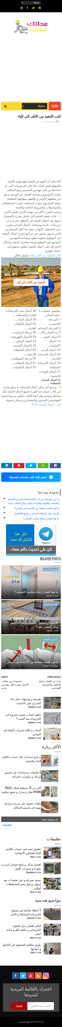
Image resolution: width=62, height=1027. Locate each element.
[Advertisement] (31, 66)
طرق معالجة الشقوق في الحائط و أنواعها (21, 946)
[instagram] (39, 8)
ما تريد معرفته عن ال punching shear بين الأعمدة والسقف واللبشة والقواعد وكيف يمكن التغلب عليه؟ (33, 622)
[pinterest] (21, 8)
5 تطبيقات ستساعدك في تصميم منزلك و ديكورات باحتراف (23, 774)
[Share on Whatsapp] (43, 465)
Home (55, 106)
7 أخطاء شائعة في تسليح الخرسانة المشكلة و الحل (26, 912)
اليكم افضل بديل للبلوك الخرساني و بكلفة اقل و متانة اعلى (23, 929)
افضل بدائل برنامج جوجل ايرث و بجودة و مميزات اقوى (21, 866)
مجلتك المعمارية (24, 1022)
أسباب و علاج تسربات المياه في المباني (22, 732)
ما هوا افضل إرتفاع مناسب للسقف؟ (41, 518)
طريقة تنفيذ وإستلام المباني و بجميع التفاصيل (36, 513)
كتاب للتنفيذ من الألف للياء (45, 255)
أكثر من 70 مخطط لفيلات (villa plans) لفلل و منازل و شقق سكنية (21, 790)
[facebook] (27, 8)
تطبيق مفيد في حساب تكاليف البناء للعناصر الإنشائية (23, 851)
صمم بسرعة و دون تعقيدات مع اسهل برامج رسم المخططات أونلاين (22, 884)
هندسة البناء (49, 121)
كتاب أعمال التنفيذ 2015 (46, 405)
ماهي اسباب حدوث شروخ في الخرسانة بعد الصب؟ (23, 716)
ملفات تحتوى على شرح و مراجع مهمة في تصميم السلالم (23, 805)
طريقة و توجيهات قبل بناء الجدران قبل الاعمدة (25, 701)
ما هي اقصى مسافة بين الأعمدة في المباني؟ (36, 508)
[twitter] (33, 8)
